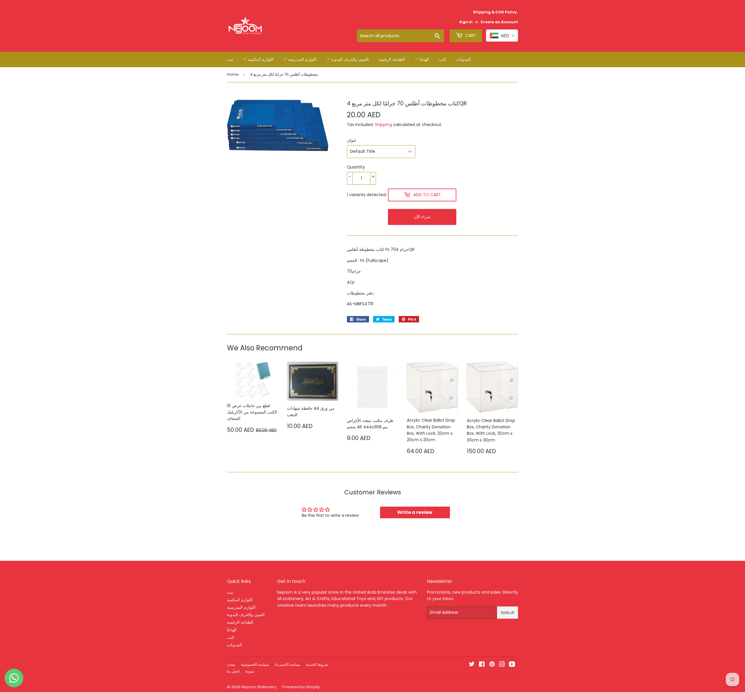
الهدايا (423, 59)
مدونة (249, 671)
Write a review (414, 512)
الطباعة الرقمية (392, 59)
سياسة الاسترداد (287, 664)
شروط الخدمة (317, 664)
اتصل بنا (233, 671)
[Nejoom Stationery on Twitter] (472, 665)
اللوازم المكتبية (260, 59)
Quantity (356, 167)
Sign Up (507, 612)
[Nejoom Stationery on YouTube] (512, 665)
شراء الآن (422, 217)
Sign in (466, 22)
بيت (230, 59)
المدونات (463, 59)
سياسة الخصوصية (255, 664)
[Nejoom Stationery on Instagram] (502, 665)
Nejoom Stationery (258, 687)
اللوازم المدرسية (302, 59)
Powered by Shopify (301, 687)
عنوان (351, 140)
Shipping (383, 124)
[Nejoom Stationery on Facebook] (482, 665)
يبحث (231, 664)
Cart (470, 35)
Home (233, 74)
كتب (442, 59)
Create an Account (499, 22)
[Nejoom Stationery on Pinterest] (492, 665)
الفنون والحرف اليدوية (349, 59)
